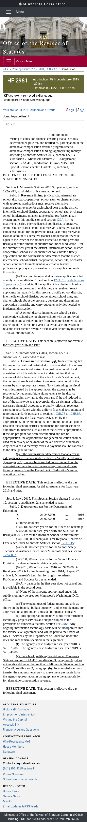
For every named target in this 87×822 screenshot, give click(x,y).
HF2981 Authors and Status (37, 110)
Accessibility (11, 724)
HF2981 (53, 69)
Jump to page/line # (16, 116)
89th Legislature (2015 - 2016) (28, 69)
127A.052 (9, 555)
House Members (13, 746)
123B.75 (59, 413)
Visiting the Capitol (15, 719)
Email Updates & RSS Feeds (20, 806)
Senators (9, 751)
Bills (5, 69)
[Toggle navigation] (8, 12)
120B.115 (67, 543)
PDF (71, 110)
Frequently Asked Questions (21, 729)
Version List (10, 110)
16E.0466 (62, 624)
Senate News (11, 796)
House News (11, 791)
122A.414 (62, 219)
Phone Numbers (13, 774)
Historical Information (17, 709)
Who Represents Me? (16, 741)
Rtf (81, 110)
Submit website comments (20, 779)
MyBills (7, 801)
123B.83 (74, 413)
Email (30, 768)
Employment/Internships (19, 714)
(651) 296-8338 (13, 768)
